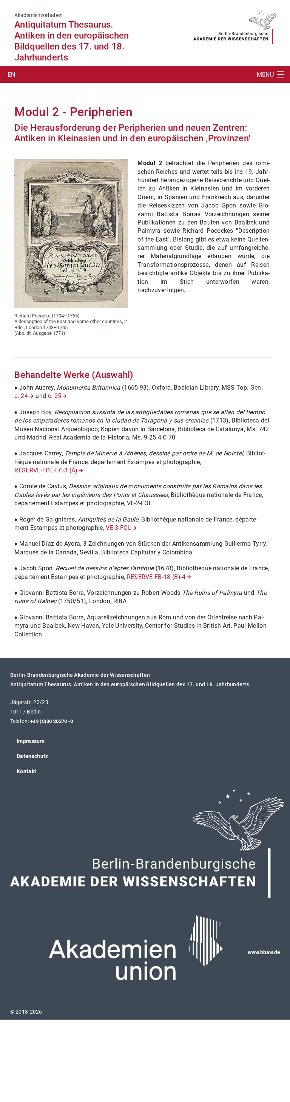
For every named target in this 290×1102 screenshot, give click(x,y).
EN (11, 74)
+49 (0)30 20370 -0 (51, 721)
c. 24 (21, 395)
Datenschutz (32, 756)
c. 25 (55, 395)
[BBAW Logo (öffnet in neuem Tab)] (235, 24)
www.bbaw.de (264, 952)
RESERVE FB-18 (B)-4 (156, 576)
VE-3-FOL (118, 527)
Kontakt (26, 771)
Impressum (31, 741)
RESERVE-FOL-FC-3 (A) (45, 470)
